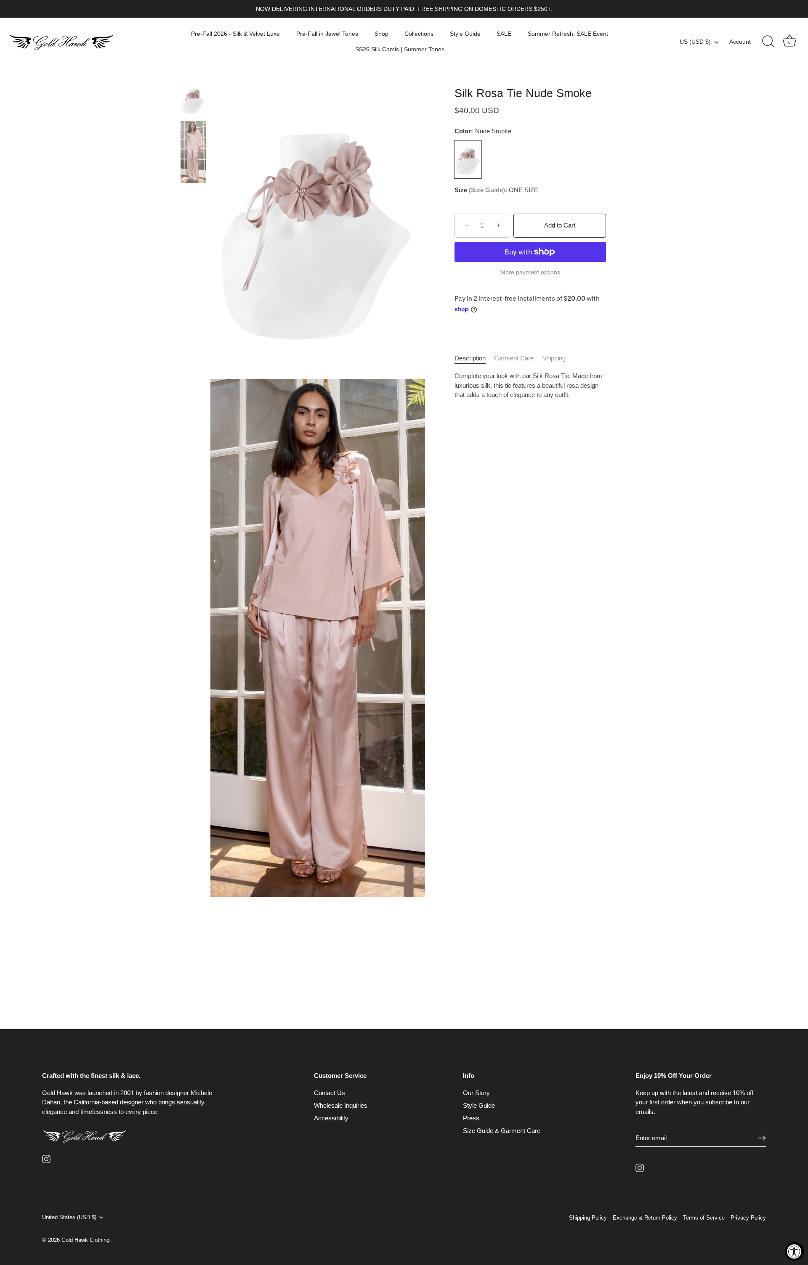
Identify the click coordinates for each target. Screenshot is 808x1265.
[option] (193, 101)
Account (740, 41)
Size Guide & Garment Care (501, 1130)
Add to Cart (559, 225)
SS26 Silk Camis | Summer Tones (399, 49)
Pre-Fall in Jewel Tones (327, 33)
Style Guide (465, 33)
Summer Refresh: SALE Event (568, 33)
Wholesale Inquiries (340, 1105)
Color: (482, 131)
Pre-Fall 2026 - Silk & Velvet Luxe (235, 33)
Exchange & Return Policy (645, 1218)
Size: (480, 190)
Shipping (554, 358)
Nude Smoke (467, 160)
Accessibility (331, 1118)
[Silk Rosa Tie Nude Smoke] (193, 99)
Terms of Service (704, 1218)
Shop (381, 33)
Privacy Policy (748, 1218)
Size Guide (487, 190)
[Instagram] (46, 1158)
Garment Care (514, 358)
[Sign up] (762, 1138)
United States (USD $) (69, 1217)
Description (470, 358)
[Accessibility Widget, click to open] (794, 1251)
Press (471, 1118)
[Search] (768, 41)
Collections (418, 33)
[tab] (474, 358)
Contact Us (329, 1092)
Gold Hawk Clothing (85, 1240)
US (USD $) (695, 41)
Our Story (476, 1092)
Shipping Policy (588, 1218)
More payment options (530, 272)
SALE (504, 33)
